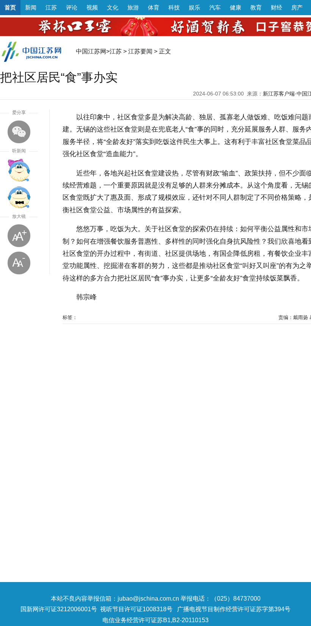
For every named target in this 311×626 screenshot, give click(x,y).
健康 (235, 7)
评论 (71, 7)
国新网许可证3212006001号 (58, 609)
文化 (112, 7)
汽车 (215, 7)
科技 (174, 7)
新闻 (30, 7)
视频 (92, 7)
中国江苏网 (91, 51)
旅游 (133, 7)
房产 (297, 7)
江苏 (51, 7)
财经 (276, 7)
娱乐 (194, 7)
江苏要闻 (140, 51)
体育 (153, 7)
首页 (10, 7)
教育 (256, 7)
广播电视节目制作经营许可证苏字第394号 (234, 609)
